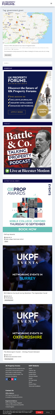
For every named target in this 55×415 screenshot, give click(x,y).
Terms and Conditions (34, 386)
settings (9, 413)
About (30, 382)
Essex (39, 47)
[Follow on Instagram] (12, 379)
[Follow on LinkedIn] (15, 379)
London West (32, 374)
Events (30, 378)
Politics (9, 49)
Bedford (24, 47)
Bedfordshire (29, 47)
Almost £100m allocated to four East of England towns (19, 45)
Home (30, 368)
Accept (39, 412)
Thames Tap (32, 370)
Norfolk (5, 49)
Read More (8, 55)
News (47, 47)
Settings (48, 412)
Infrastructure (43, 47)
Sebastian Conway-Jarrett (10, 47)
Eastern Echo (34, 47)
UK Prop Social (33, 380)
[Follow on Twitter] (9, 379)
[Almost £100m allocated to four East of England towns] (27, 27)
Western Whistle (33, 376)
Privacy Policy (32, 384)
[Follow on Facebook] (7, 379)
